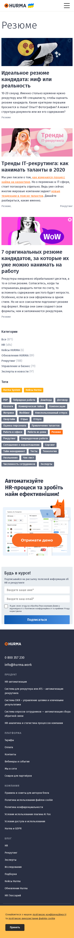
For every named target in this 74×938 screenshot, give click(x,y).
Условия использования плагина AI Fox (28, 814)
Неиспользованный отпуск (51, 412)
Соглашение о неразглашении (21, 444)
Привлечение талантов (46, 425)
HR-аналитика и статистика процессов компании (34, 723)
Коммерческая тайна (31, 406)
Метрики (8, 412)
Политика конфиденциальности (24, 807)
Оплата (9, 747)
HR (3, 344)
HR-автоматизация (16, 681)
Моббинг (24, 412)
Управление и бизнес (15, 366)
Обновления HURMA (15, 355)
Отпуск (37, 419)
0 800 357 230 (14, 658)
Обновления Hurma (16, 888)
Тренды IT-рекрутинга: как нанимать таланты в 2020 (34, 166)
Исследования (13, 867)
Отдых (24, 419)
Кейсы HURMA (10, 350)
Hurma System (11, 390)
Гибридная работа (24, 399)
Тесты (33, 451)
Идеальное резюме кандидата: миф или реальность (26, 79)
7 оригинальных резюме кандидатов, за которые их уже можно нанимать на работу (35, 261)
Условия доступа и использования (25, 821)
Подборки (11, 874)
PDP (5, 399)
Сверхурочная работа (34, 438)
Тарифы (9, 740)
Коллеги (8, 406)
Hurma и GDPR (13, 828)
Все (3, 339)
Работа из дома (37, 432)
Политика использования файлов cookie (29, 800)
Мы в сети (11, 768)
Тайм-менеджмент (14, 451)
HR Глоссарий (13, 895)
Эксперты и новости (15, 371)
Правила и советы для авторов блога (27, 792)
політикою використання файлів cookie (31, 918)
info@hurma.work (18, 665)
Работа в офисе (12, 432)
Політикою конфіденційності (38, 608)
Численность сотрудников (19, 464)
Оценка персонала (14, 425)
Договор (62, 399)
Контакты (10, 754)
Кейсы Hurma (33, 390)
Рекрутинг (8, 360)
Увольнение (10, 457)
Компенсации (57, 406)
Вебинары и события (17, 761)
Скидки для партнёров (18, 775)
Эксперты (46, 464)
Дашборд (46, 399)
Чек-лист (28, 457)
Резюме (56, 432)
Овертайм (9, 419)
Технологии (50, 451)
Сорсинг (50, 444)
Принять (15, 927)
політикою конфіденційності (49, 914)
